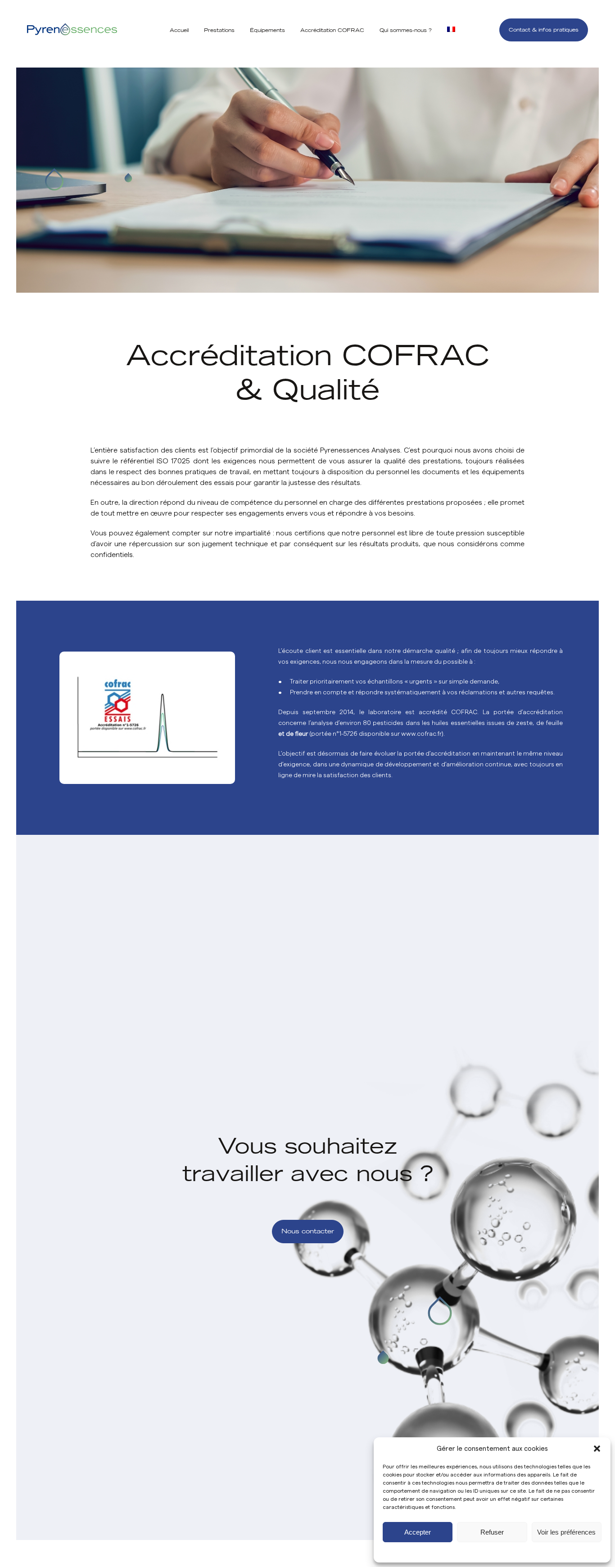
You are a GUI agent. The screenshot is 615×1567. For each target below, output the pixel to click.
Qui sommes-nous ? (406, 30)
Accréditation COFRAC (332, 30)
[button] (596, 1448)
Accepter (417, 1532)
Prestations (219, 30)
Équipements (267, 30)
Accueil (179, 30)
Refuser (492, 1532)
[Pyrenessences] (72, 30)
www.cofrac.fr (421, 734)
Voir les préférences (566, 1532)
